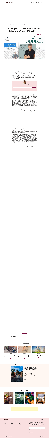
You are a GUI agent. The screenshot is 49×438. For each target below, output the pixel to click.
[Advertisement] (24, 409)
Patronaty (12, 24)
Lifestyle (11, 422)
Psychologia (12, 423)
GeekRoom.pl (43, 436)
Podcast (36, 2)
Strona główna (9, 24)
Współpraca (5, 423)
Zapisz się (34, 87)
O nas (38, 2)
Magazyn (32, 2)
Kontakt (41, 2)
